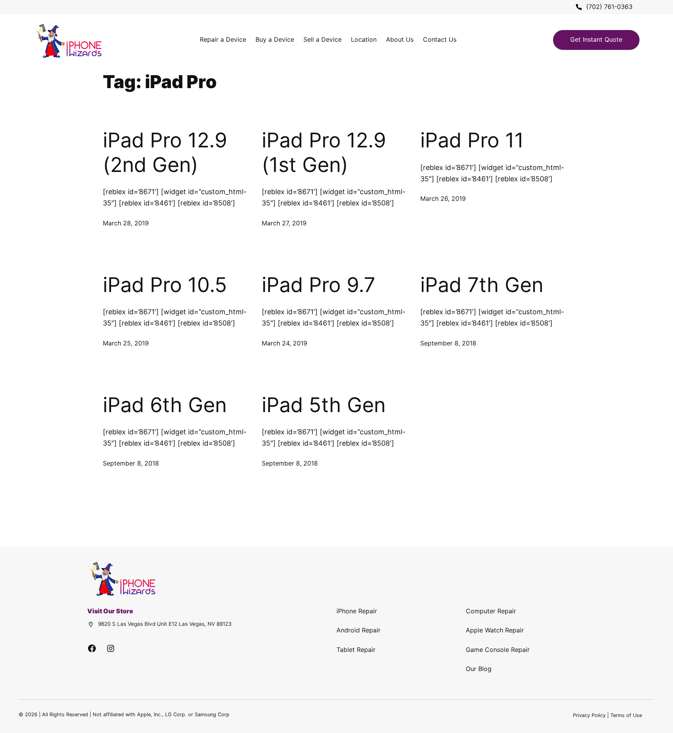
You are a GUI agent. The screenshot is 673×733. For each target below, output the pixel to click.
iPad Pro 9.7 (318, 285)
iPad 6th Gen (165, 405)
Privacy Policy (589, 715)
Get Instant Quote (596, 39)
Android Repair (358, 630)
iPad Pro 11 (472, 140)
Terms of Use (626, 715)
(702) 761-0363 (609, 7)
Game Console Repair (498, 649)
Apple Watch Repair (495, 630)
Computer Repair (491, 611)
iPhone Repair (356, 611)
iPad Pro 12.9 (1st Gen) (324, 152)
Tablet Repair (355, 649)
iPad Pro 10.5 (165, 285)
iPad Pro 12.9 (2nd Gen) (165, 152)
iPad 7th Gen (481, 285)
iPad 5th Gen (324, 405)
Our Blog (479, 669)
